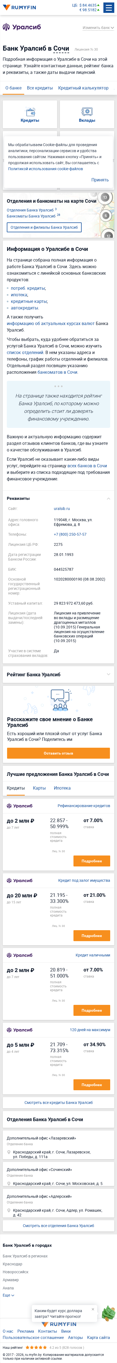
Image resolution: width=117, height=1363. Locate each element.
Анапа (8, 1288)
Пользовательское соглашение (33, 1337)
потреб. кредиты (28, 288)
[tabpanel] (56, 1270)
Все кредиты (40, 88)
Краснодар (12, 1264)
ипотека (19, 294)
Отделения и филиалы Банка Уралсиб (44, 227)
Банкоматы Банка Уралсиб (33, 216)
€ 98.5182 (88, 10)
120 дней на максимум (90, 1030)
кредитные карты (29, 301)
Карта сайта (98, 1337)
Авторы (75, 1337)
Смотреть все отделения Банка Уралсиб (58, 1225)
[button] (58, 498)
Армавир (11, 1280)
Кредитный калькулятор (83, 88)
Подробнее (92, 861)
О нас (8, 1331)
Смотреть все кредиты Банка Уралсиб (58, 1102)
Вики (66, 1331)
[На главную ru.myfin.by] (58, 1324)
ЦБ (74, 5)
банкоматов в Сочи (57, 372)
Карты (39, 788)
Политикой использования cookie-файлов (45, 168)
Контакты (47, 1331)
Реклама (25, 1331)
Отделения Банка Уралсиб (32, 210)
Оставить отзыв (58, 753)
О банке (13, 88)
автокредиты (24, 308)
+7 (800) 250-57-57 (70, 534)
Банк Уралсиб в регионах (25, 1256)
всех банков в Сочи (87, 466)
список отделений (25, 352)
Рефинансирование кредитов (84, 806)
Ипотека (62, 788)
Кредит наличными (93, 955)
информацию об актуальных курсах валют (51, 323)
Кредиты (16, 788)
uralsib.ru (62, 508)
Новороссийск (16, 1272)
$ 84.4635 (88, 5)
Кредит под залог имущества (84, 880)
